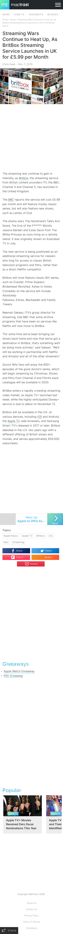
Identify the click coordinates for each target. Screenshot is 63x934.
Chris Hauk (8, 64)
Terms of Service (31, 921)
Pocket (34, 564)
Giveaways (31, 928)
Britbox (23, 178)
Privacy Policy (31, 915)
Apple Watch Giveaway (19, 671)
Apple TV (13, 421)
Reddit (48, 557)
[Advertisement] (31, 138)
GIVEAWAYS (36, 14)
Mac (6, 542)
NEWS (6, 14)
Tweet (48, 551)
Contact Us (31, 909)
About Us (31, 903)
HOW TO (19, 14)
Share (19, 551)
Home (5, 19)
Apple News (11, 535)
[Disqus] (31, 613)
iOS (39, 416)
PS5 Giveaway (13, 675)
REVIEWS (52, 14)
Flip (18, 556)
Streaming (18, 542)
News (13, 19)
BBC (11, 199)
